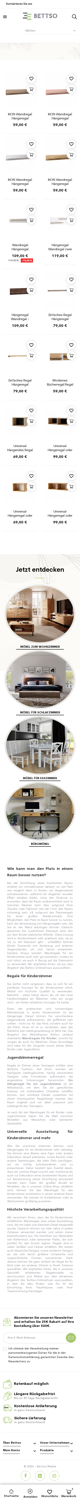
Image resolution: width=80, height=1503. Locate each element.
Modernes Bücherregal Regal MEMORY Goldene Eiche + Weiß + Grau (60, 383)
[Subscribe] (71, 1338)
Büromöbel (40, 844)
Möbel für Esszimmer (40, 778)
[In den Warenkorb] (31, 89)
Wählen (51, 30)
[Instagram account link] (54, 1476)
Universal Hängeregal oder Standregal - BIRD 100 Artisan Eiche (60, 448)
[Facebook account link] (26, 1476)
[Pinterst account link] (40, 1476)
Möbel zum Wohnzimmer (40, 647)
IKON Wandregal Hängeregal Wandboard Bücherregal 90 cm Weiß (20, 182)
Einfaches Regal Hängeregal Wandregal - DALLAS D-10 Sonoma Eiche (60, 317)
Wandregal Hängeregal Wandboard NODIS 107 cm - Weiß (20, 247)
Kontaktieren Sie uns (19, 4)
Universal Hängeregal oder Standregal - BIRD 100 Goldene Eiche (60, 514)
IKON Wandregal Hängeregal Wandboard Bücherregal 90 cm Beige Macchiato (20, 117)
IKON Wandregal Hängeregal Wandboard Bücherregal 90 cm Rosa (60, 117)
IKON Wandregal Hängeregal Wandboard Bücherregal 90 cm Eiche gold (60, 182)
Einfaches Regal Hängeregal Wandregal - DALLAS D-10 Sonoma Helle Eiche (20, 383)
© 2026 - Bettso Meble (40, 1466)
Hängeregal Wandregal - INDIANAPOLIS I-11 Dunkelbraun (20, 317)
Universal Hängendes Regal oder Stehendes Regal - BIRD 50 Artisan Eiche (20, 448)
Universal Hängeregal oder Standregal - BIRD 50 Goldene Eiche (20, 514)
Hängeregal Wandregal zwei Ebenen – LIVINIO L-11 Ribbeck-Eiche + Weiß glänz (60, 247)
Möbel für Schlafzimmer (40, 712)
